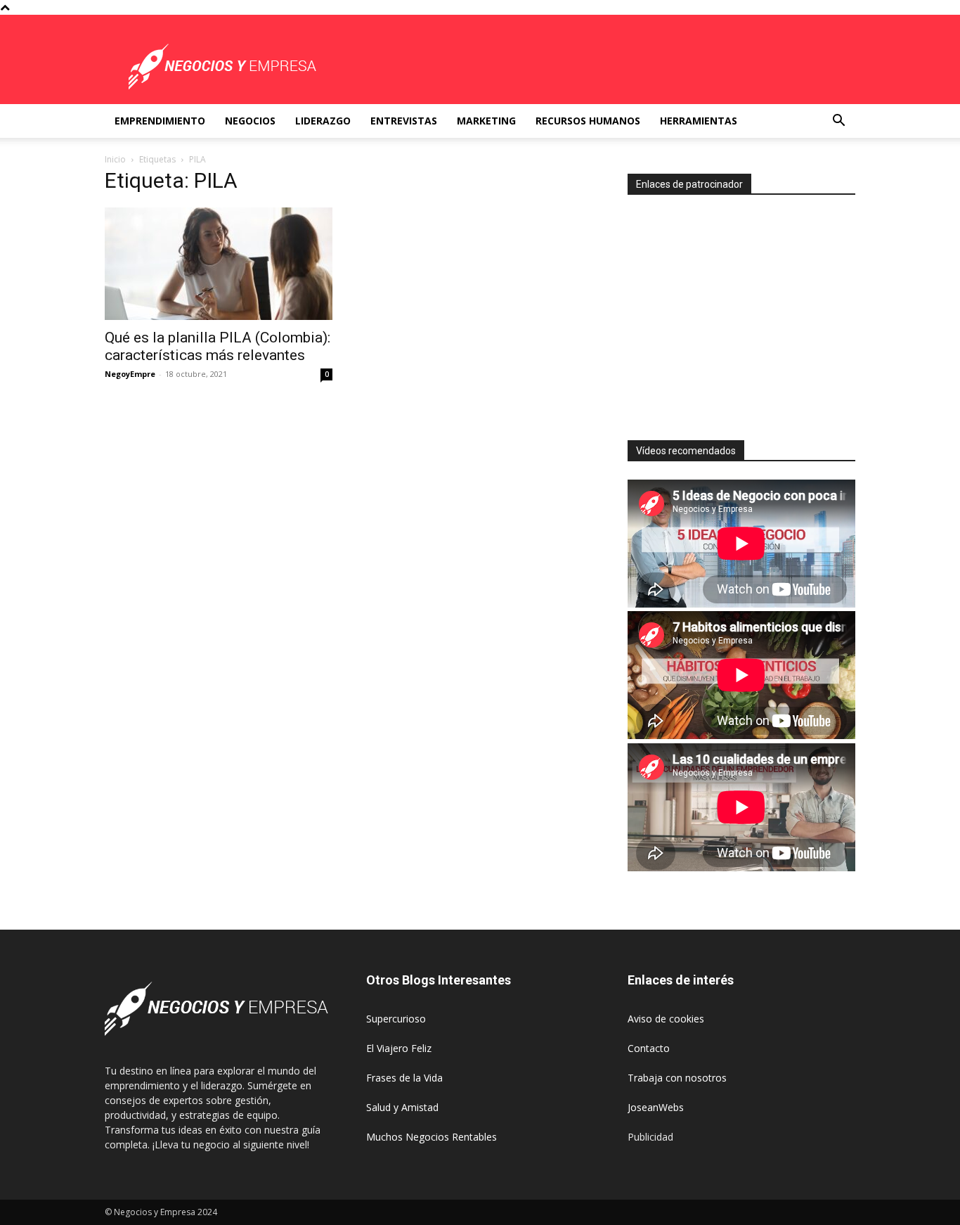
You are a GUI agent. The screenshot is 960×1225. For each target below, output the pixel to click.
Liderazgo (323, 120)
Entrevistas (403, 120)
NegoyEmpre (130, 373)
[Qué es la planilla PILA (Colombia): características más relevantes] (218, 263)
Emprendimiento (160, 120)
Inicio (115, 159)
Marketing (486, 120)
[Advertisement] (746, 311)
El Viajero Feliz (399, 1048)
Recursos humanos (588, 120)
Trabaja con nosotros (677, 1077)
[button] (838, 122)
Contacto (649, 1048)
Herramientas (698, 120)
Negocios (250, 120)
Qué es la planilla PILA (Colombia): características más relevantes (217, 346)
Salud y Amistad (402, 1107)
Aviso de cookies (666, 1018)
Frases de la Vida (404, 1077)
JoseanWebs (656, 1107)
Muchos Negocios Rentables (431, 1136)
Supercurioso (396, 1018)
